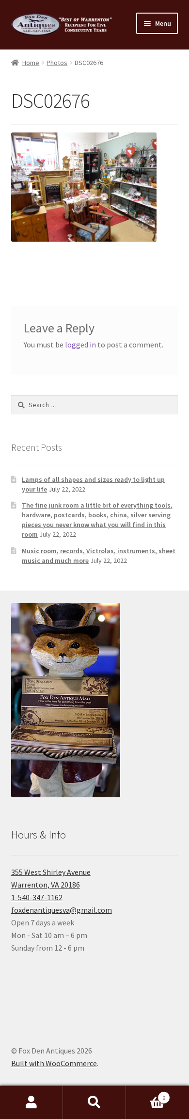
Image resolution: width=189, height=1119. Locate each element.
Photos (57, 62)
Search (94, 1102)
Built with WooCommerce (54, 1063)
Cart (145, 1094)
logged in (80, 344)
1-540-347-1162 (37, 897)
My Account (31, 1102)
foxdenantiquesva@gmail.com (61, 910)
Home (30, 62)
